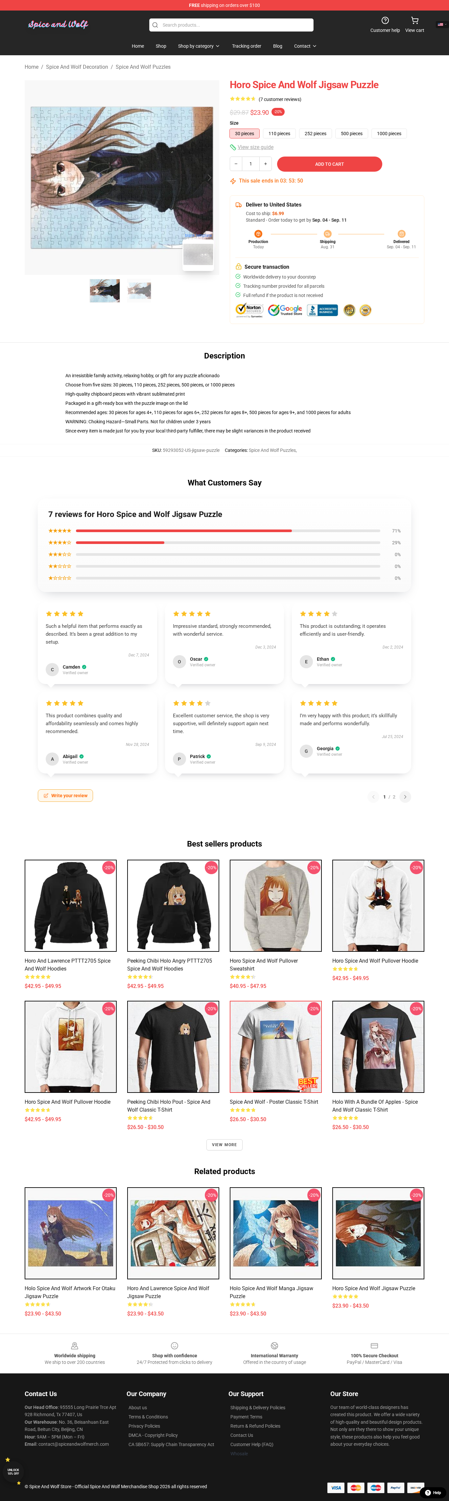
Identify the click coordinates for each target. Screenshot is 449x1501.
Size (234, 123)
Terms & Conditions (148, 1416)
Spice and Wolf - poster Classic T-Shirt (274, 1102)
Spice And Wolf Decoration (77, 67)
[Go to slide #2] (139, 291)
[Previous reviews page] (373, 797)
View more (224, 1145)
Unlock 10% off (13, 1471)
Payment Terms (246, 1416)
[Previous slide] (35, 178)
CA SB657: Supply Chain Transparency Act (171, 1444)
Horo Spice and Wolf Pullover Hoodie (375, 961)
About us (138, 1407)
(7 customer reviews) (280, 99)
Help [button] (437, 1492)
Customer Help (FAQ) (251, 1444)
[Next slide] (209, 178)
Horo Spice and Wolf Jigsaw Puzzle (373, 1288)
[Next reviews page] (405, 797)
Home (31, 67)
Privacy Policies (144, 1426)
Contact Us (241, 1435)
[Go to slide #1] (105, 291)
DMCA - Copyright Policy (153, 1435)
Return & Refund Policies (255, 1426)
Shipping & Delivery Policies (257, 1407)
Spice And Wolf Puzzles (143, 67)
